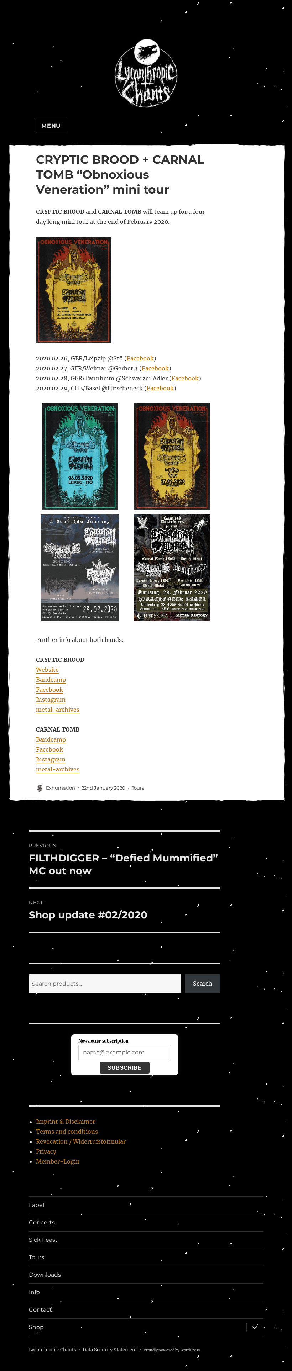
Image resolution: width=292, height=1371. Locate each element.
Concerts (42, 1222)
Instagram (51, 699)
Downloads (45, 1274)
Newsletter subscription (103, 1041)
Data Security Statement (110, 1350)
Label (36, 1205)
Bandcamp (51, 679)
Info (34, 1292)
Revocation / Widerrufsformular (81, 1141)
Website (47, 669)
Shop (36, 1327)
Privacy (46, 1151)
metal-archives (57, 709)
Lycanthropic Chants (52, 1350)
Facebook (140, 358)
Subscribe (124, 1068)
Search (202, 983)
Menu (51, 125)
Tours (138, 788)
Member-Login (58, 1161)
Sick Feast (43, 1239)
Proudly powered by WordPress (172, 1350)
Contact (40, 1309)
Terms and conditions (67, 1131)
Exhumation (60, 788)
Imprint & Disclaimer (65, 1121)
